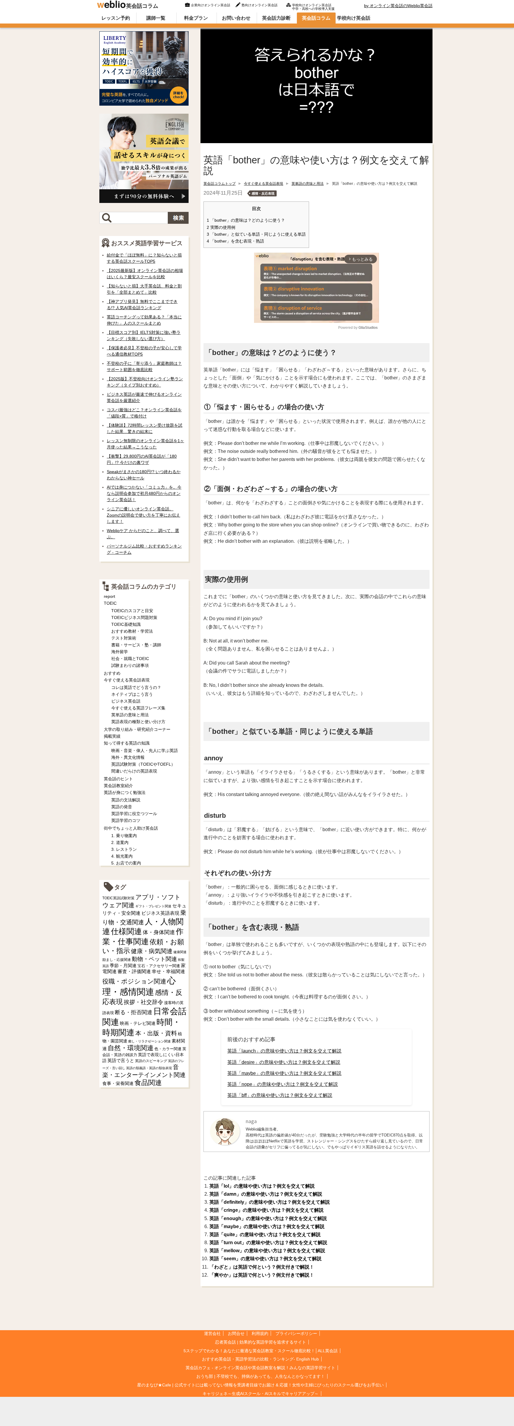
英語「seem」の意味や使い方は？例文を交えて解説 (265, 1258)
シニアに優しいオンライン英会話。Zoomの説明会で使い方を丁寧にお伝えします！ (143, 515)
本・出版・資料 (156, 1033)
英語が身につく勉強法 (124, 792)
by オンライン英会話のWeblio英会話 (398, 5)
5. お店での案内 (126, 863)
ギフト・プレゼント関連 (153, 906)
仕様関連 (126, 931)
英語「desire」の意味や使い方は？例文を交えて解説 (283, 1062)
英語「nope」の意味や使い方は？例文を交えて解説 (282, 1084)
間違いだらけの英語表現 (134, 771)
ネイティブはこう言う (132, 694)
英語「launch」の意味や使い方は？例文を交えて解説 (284, 1050)
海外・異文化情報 (128, 757)
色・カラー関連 (167, 1049)
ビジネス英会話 (125, 701)
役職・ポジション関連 (134, 981)
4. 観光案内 (122, 856)
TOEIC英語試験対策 (118, 898)
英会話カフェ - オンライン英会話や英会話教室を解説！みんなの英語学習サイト (260, 1367)
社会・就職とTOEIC (130, 658)
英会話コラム (142, 6)
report (109, 596)
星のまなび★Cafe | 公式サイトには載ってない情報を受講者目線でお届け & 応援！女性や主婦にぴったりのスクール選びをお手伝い (260, 1385)
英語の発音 (121, 806)
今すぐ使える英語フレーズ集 (138, 708)
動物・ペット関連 (154, 959)
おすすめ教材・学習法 (132, 631)
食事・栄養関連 (118, 1083)
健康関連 (180, 952)
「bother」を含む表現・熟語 (235, 241)
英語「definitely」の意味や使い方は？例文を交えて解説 (269, 1202)
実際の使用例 (221, 227)
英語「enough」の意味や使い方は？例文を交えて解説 (268, 1218)
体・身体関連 (159, 932)
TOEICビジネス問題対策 (134, 617)
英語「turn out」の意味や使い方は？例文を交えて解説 (268, 1242)
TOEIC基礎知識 (126, 624)
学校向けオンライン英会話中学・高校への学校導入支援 (313, 6)
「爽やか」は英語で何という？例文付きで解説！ (261, 1275)
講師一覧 (155, 18)
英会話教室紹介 (118, 785)
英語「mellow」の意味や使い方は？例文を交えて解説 (267, 1250)
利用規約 (260, 1333)
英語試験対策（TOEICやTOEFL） (143, 764)
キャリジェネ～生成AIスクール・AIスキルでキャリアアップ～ (261, 1393)
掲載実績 (112, 736)
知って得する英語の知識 (127, 743)
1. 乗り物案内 (124, 835)
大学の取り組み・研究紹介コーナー (137, 729)
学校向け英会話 (353, 18)
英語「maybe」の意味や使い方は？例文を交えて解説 (284, 1073)
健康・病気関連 (152, 951)
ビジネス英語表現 (160, 913)
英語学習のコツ (125, 820)
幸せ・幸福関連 (168, 971)
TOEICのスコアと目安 (132, 610)
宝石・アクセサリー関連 (158, 966)
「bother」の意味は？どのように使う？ (246, 220)
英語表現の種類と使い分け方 (138, 721)
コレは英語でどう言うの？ (136, 687)
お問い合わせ (236, 18)
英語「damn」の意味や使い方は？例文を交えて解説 (265, 1194)
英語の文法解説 (125, 800)
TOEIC (110, 603)
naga (251, 1121)
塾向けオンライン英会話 (260, 5)
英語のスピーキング (151, 1061)
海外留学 (119, 651)
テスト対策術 (123, 638)
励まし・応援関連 (116, 960)
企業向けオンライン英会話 (210, 5)
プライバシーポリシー (296, 1333)
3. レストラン (124, 849)
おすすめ (112, 673)
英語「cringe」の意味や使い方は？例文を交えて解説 (266, 1210)
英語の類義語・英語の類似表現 (149, 1068)
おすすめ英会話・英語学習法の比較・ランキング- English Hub (260, 1359)
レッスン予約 (115, 18)
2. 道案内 (119, 842)
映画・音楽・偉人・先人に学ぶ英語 (144, 750)
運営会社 (212, 1333)
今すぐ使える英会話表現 (263, 184)
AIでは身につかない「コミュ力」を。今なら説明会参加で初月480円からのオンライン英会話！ (144, 493)
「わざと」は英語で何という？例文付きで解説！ (261, 1266)
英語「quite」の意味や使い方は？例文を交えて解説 (265, 1234)
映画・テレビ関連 (138, 1023)
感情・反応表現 (263, 193)
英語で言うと (120, 1060)
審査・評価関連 (134, 971)
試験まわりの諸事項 (130, 665)
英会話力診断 (276, 18)
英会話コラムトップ (219, 184)
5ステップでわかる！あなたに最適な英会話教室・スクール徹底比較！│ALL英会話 (261, 1350)
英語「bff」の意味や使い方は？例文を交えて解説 (279, 1095)
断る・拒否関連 (133, 1012)
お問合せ (236, 1333)
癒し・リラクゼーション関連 (149, 1041)
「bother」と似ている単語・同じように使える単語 (256, 234)
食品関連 (148, 1082)
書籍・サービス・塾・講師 (136, 644)
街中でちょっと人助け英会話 (131, 828)
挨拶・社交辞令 (143, 1002)
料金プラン (196, 18)
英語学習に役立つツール (134, 813)
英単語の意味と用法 (308, 184)
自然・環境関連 (130, 1048)
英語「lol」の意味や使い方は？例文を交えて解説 (262, 1186)
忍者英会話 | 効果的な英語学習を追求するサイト (260, 1342)
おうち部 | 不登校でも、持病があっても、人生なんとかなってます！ (260, 1376)
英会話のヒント (118, 778)
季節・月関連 (123, 965)
